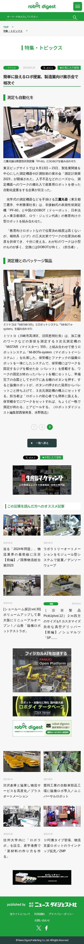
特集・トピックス (12, 31)
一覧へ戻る (42, 443)
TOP (6, 27)
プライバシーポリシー (61, 914)
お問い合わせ (42, 920)
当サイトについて (20, 914)
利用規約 (39, 914)
